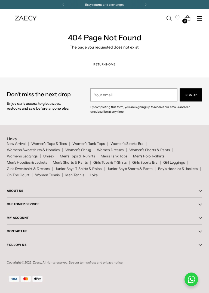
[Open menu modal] (199, 18)
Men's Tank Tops (114, 156)
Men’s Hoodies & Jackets (27, 162)
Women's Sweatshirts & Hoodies (33, 150)
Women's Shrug (78, 150)
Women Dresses (110, 150)
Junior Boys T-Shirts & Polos (78, 169)
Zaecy (37, 262)
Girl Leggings (174, 162)
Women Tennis (47, 175)
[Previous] (63, 4)
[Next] (146, 4)
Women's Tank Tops (88, 143)
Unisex (48, 156)
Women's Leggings (22, 156)
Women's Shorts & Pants (149, 150)
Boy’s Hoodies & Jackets (178, 169)
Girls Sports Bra (145, 162)
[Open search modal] (169, 18)
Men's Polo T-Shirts (148, 156)
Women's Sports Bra (126, 143)
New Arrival (16, 143)
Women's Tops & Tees (49, 143)
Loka (94, 175)
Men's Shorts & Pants (70, 162)
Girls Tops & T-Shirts (110, 162)
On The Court (18, 175)
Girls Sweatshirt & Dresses (28, 169)
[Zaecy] (26, 18)
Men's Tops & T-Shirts (77, 156)
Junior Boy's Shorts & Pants (129, 169)
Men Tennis (74, 175)
